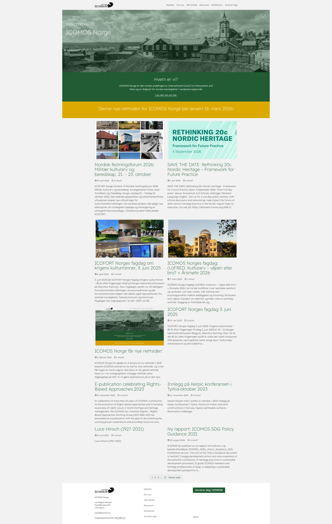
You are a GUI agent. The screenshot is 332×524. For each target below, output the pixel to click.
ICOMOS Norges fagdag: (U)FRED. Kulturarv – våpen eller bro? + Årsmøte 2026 (199, 268)
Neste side (174, 477)
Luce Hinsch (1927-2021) (119, 429)
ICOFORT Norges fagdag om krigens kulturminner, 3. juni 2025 (128, 265)
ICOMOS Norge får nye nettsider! (128, 351)
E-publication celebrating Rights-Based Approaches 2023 (128, 386)
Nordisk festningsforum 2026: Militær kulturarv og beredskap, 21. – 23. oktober (124, 169)
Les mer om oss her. (166, 95)
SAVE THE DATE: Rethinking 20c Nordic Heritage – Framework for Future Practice (200, 169)
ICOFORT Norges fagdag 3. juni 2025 (199, 312)
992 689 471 (120, 518)
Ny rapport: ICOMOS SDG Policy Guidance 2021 (200, 431)
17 (165, 477)
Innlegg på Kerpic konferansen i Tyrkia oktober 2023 (199, 386)
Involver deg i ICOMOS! (209, 490)
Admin (195, 517)
